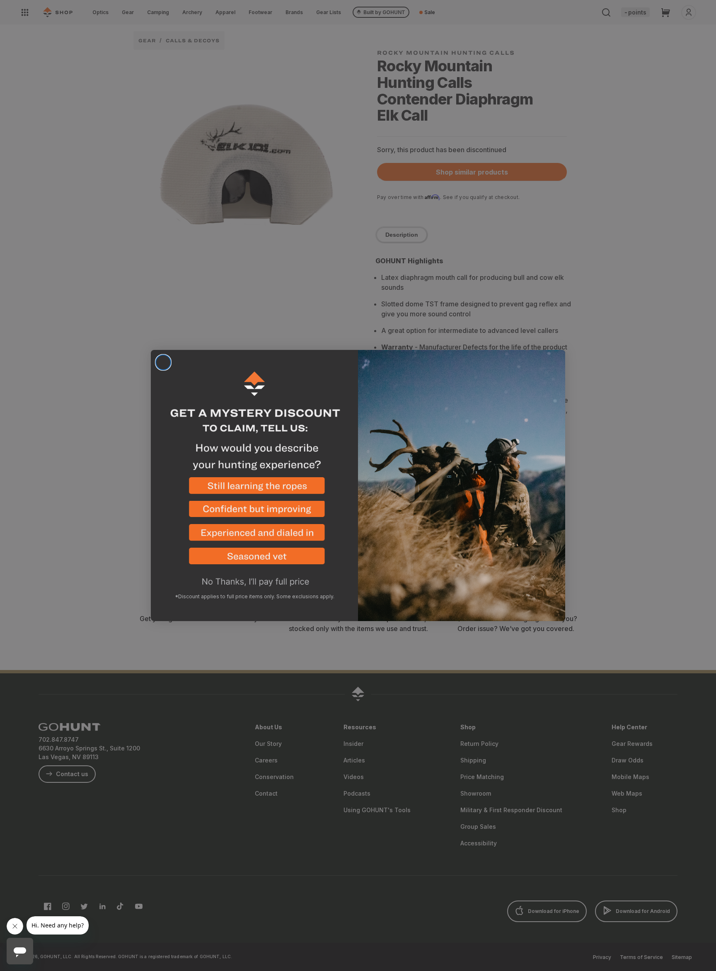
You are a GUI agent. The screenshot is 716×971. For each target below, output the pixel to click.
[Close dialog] (163, 362)
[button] (254, 489)
